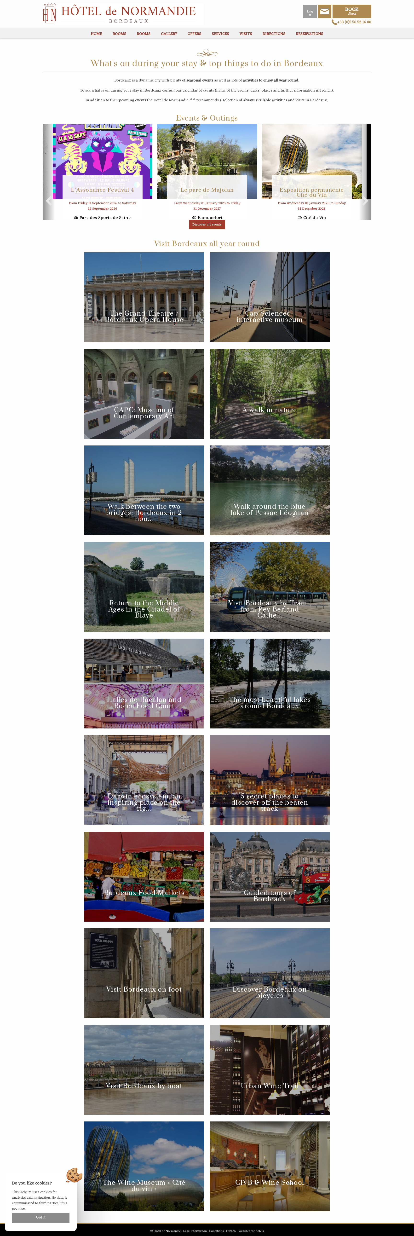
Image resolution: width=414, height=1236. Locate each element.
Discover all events (207, 225)
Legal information (195, 1231)
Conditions (216, 1231)
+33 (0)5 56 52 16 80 (354, 22)
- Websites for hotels (245, 1231)
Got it (41, 1217)
